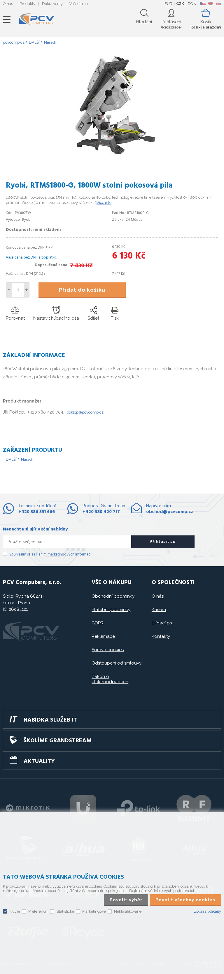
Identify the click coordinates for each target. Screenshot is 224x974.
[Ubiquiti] (83, 807)
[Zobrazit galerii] (112, 154)
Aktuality (39, 761)
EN (210, 3)
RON (192, 3)
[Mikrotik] (28, 807)
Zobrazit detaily (207, 911)
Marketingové (94, 911)
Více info (104, 202)
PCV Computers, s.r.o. (36, 19)
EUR (168, 3)
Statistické (65, 911)
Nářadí (27, 459)
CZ (202, 3)
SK (218, 3)
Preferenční (38, 911)
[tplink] (138, 807)
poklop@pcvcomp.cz (85, 412)
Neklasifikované (127, 911)
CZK (180, 3)
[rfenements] (194, 807)
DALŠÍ (11, 459)
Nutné (14, 911)
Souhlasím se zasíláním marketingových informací (50, 554)
